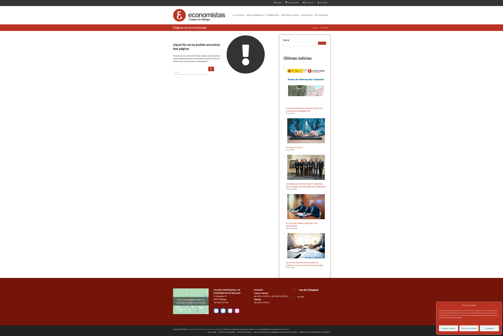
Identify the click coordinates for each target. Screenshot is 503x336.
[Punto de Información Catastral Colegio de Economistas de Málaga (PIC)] (306, 85)
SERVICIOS (306, 15)
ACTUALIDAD (321, 15)
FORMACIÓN (272, 15)
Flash (256, 329)
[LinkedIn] (230, 310)
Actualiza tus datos (294, 147)
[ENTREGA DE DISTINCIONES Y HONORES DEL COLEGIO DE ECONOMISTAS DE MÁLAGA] (306, 167)
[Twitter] (223, 310)
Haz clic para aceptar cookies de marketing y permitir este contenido (191, 301)
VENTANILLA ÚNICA (290, 15)
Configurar (489, 328)
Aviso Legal (211, 332)
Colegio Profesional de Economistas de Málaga (205, 329)
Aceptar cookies (448, 328)
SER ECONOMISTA (255, 15)
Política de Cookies (244, 332)
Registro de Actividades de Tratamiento (314, 332)
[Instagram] (237, 310)
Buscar (286, 40)
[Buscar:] (190, 72)
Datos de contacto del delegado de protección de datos (275, 332)
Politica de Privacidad (226, 332)
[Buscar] (211, 69)
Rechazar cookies (469, 328)
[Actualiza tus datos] (306, 131)
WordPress (285, 329)
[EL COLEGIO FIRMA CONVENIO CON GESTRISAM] (306, 207)
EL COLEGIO (238, 15)
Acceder (300, 297)
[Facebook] (216, 310)
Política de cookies (454, 318)
